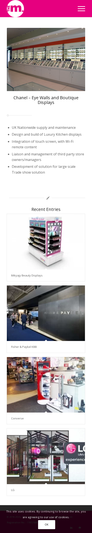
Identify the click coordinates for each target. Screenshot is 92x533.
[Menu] (79, 8)
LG (13, 490)
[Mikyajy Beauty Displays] (46, 241)
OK (47, 524)
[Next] (75, 59)
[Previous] (16, 59)
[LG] (46, 456)
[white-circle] (38, 8)
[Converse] (46, 385)
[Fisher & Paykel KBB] (46, 313)
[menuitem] (79, 8)
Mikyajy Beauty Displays (27, 275)
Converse (17, 418)
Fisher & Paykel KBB (24, 347)
